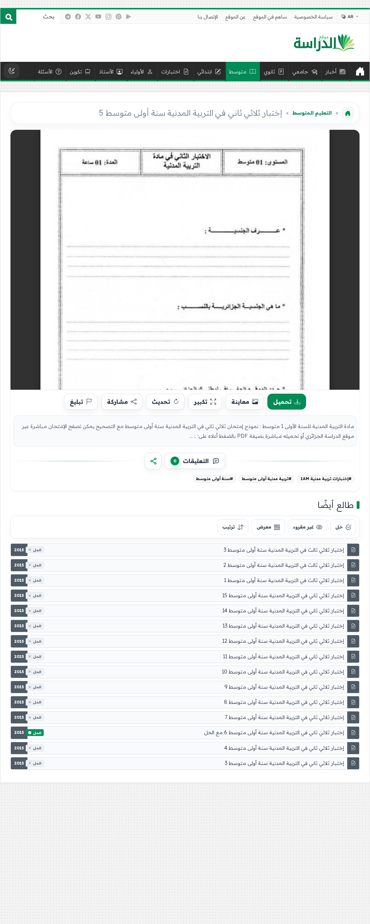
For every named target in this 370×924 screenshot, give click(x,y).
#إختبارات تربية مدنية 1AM (326, 478)
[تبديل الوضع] (11, 71)
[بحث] (8, 16)
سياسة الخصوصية (313, 17)
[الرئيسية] (360, 71)
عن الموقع (235, 17)
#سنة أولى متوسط (214, 478)
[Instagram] (108, 16)
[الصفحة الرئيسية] (348, 113)
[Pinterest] (118, 16)
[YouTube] (98, 16)
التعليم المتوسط (312, 113)
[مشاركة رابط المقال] (153, 461)
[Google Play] (128, 16)
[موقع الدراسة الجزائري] (324, 43)
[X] (88, 16)
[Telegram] (68, 16)
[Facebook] (78, 16)
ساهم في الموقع (270, 17)
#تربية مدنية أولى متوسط (267, 478)
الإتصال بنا (208, 17)
